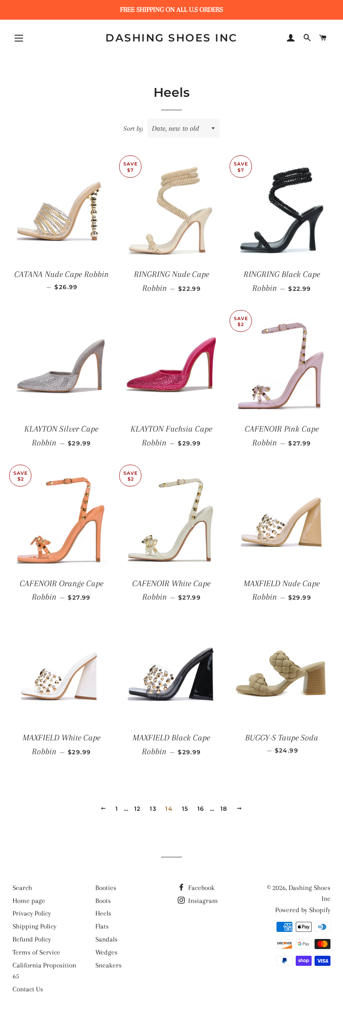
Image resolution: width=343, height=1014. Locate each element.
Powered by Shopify (302, 910)
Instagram (202, 901)
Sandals (106, 939)
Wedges (106, 952)
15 (185, 808)
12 (137, 808)
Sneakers (108, 965)
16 (201, 808)
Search (22, 888)
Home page (29, 901)
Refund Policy (32, 939)
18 (224, 808)
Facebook (201, 888)
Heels (103, 913)
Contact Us (28, 989)
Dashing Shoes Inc (171, 37)
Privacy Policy (32, 913)
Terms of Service (36, 952)
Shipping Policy (34, 926)
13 (153, 808)
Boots (103, 901)
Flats (102, 926)
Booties (105, 888)
